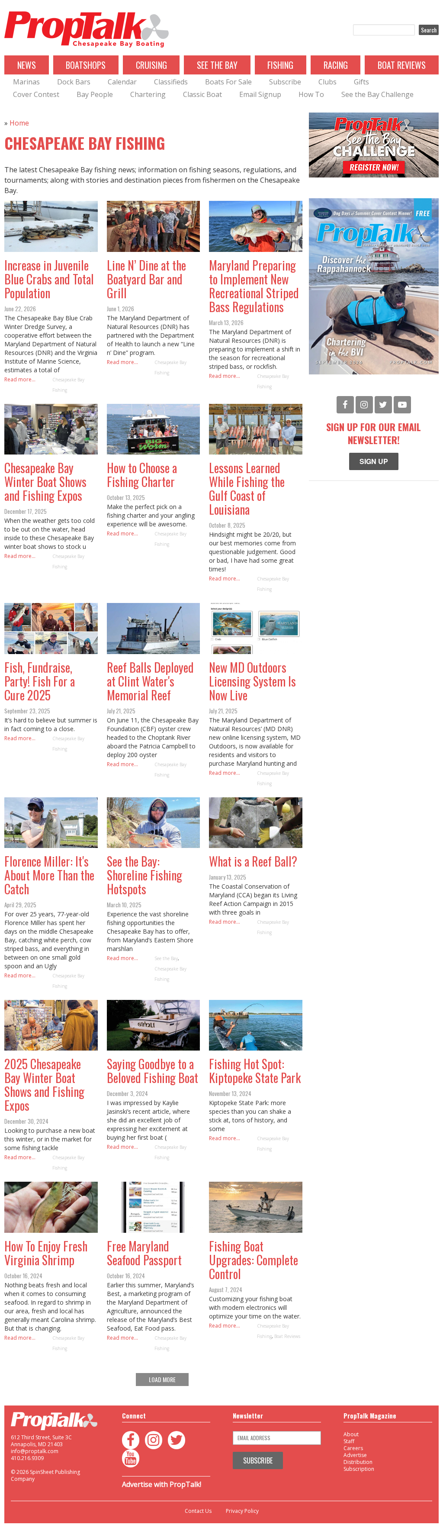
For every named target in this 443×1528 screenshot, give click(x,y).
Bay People (95, 94)
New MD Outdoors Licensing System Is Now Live (252, 681)
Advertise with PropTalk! (161, 1484)
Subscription (358, 1469)
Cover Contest (36, 94)
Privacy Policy (242, 1511)
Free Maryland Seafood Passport (144, 1253)
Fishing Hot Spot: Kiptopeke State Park (255, 1070)
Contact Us (198, 1511)
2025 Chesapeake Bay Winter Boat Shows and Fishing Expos (44, 1084)
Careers (353, 1448)
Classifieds (171, 82)
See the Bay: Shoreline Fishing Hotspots (144, 875)
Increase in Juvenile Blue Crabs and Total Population (49, 279)
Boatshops (86, 64)
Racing (336, 64)
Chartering (148, 94)
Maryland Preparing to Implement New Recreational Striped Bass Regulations (254, 286)
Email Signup (260, 94)
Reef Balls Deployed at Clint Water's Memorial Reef (150, 681)
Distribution (357, 1462)
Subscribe (285, 82)
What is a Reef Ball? (253, 861)
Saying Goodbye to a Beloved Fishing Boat (152, 1070)
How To (311, 94)
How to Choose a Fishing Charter (142, 474)
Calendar (122, 82)
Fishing (280, 64)
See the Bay (166, 958)
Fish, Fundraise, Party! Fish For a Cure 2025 (39, 681)
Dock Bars (73, 82)
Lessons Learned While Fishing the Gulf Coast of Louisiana (247, 488)
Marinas (26, 82)
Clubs (327, 82)
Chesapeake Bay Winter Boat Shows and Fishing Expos (45, 481)
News (26, 64)
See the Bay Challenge (377, 94)
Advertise (355, 1455)
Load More (162, 1379)
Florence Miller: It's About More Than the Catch (49, 875)
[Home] (86, 29)
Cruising (151, 64)
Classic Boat (202, 94)
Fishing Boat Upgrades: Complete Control (253, 1260)
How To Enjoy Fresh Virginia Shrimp (45, 1253)
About (351, 1434)
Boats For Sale (228, 82)
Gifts (361, 82)
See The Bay (217, 64)
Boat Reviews (402, 64)
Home (19, 123)
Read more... (19, 379)
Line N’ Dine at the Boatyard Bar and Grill (146, 279)
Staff (348, 1441)
